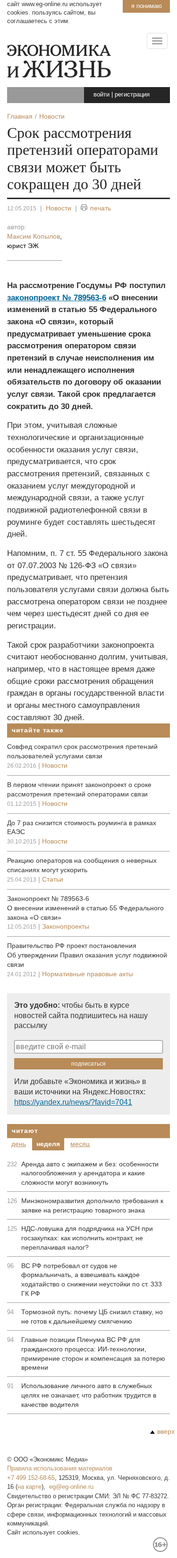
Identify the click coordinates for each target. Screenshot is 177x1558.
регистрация (132, 94)
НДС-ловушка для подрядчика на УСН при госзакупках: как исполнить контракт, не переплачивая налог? (87, 1238)
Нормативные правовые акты (87, 974)
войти (101, 94)
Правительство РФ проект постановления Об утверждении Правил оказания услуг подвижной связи (87, 955)
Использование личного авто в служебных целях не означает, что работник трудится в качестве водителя (88, 1395)
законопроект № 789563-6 (56, 297)
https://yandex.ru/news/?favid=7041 (73, 1102)
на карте (29, 1486)
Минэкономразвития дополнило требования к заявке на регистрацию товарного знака (92, 1205)
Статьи (52, 879)
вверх (166, 1431)
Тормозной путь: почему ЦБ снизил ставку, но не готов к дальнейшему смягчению (92, 1316)
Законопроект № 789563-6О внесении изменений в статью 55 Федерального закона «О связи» (85, 908)
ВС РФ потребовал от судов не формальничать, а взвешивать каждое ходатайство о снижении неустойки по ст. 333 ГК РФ (91, 1280)
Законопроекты (65, 926)
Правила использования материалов (59, 1468)
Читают (25, 1130)
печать (100, 208)
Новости (58, 208)
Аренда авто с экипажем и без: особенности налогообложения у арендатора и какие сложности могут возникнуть (90, 1173)
